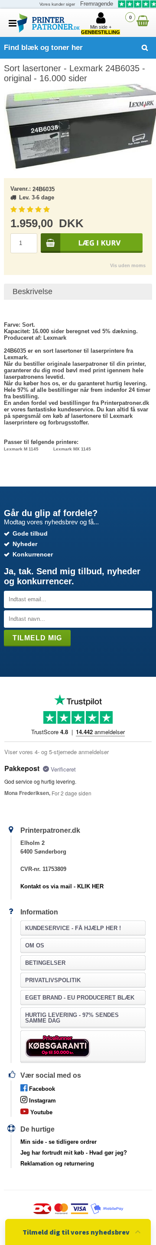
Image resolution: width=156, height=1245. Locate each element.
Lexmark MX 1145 (72, 449)
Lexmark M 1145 (21, 449)
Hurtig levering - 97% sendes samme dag (72, 1018)
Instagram (41, 1100)
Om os (34, 945)
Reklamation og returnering (57, 1163)
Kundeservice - (73, 928)
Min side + (100, 29)
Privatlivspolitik (53, 980)
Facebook (41, 1089)
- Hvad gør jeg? (73, 1152)
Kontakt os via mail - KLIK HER (62, 886)
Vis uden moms (128, 265)
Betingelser (45, 963)
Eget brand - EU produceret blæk (79, 997)
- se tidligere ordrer (58, 1142)
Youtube (40, 1112)
